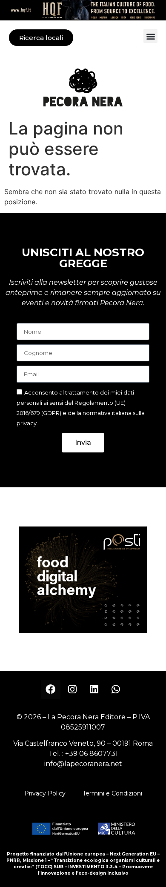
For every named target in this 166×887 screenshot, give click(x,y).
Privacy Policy (45, 793)
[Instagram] (72, 689)
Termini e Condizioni (112, 793)
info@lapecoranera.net (83, 764)
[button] (150, 36)
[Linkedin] (94, 689)
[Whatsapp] (116, 689)
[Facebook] (50, 689)
